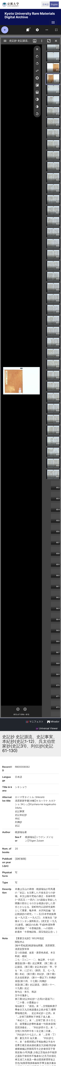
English (54, 4)
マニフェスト (35, 721)
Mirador (54, 721)
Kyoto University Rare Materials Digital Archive (30, 15)
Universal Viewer (48, 728)
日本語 (45, 4)
